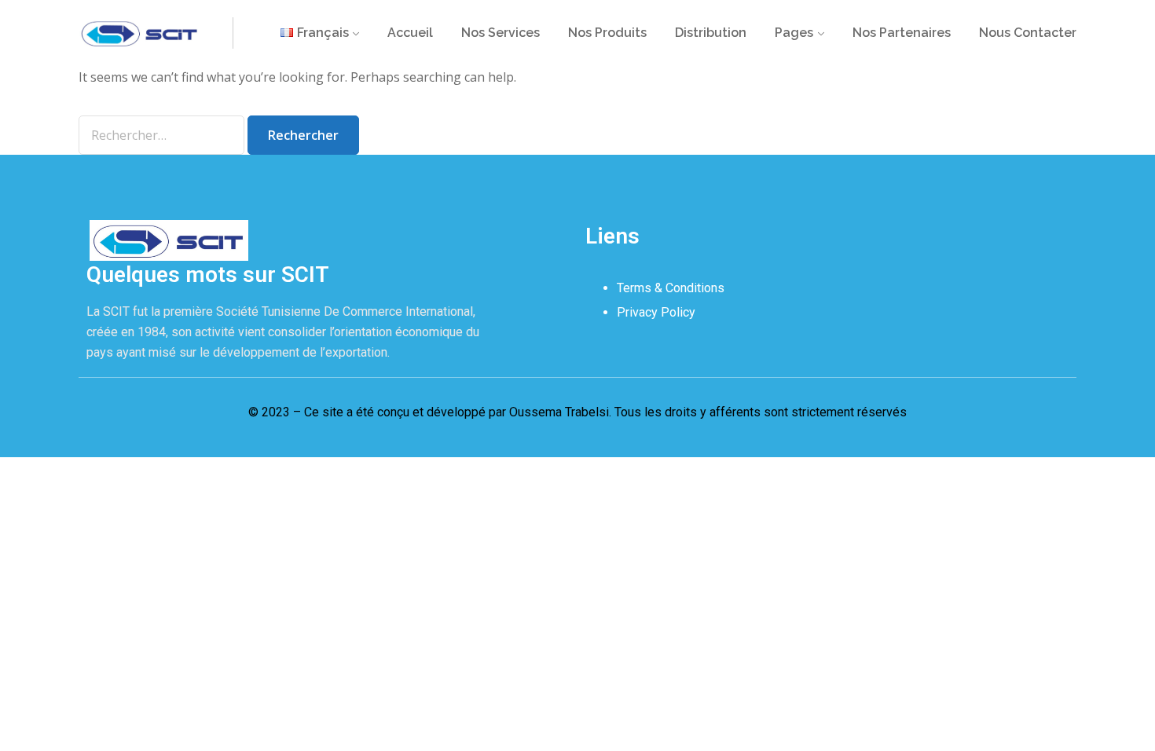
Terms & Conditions (670, 287)
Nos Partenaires (901, 32)
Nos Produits (607, 32)
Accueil (410, 32)
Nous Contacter (1027, 32)
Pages (794, 32)
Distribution (710, 32)
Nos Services (500, 32)
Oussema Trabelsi (559, 412)
